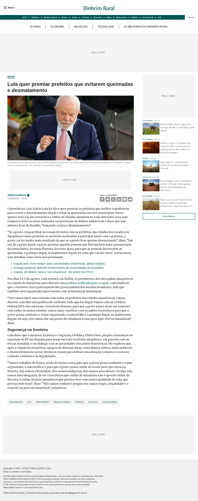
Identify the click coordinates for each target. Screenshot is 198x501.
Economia (57, 26)
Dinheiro (35, 17)
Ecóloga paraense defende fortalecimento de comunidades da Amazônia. (59, 267)
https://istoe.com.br (13, 487)
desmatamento (16, 402)
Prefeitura (79, 402)
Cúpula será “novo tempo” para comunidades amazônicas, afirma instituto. (59, 263)
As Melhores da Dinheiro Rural (146, 26)
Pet (159, 17)
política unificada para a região (88, 283)
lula (29, 402)
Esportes (98, 17)
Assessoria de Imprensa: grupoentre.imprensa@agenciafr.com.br (56, 493)
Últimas (35, 26)
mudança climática (62, 402)
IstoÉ (24, 17)
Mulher (134, 17)
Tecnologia (106, 26)
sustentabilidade (110, 402)
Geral (11, 76)
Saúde (64, 17)
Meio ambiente (42, 402)
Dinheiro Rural (50, 17)
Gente (74, 17)
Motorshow (121, 17)
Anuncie (191, 17)
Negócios (81, 26)
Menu (109, 17)
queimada (93, 402)
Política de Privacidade (13, 493)
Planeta (85, 17)
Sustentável (147, 17)
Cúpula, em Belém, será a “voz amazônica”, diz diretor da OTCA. (54, 272)
